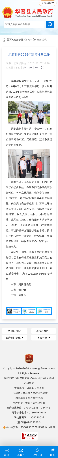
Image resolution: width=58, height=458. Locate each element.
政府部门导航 (13, 337)
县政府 (21, 454)
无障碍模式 (48, 3)
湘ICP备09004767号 (29, 422)
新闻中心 (30, 39)
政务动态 (42, 39)
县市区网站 (42, 331)
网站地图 (50, 427)
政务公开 (18, 39)
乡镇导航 (42, 337)
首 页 (7, 454)
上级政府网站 (13, 331)
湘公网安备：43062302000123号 (25, 427)
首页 (9, 39)
